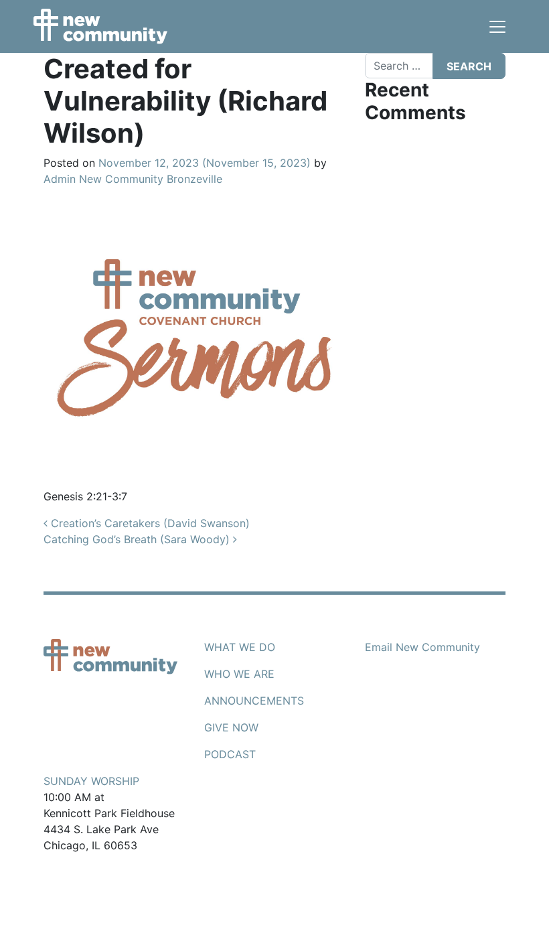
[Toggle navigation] (497, 27)
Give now (231, 727)
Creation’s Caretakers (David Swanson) (149, 523)
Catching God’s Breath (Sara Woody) (138, 539)
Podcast (230, 754)
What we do (239, 647)
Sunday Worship (91, 781)
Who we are (239, 674)
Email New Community (422, 647)
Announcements (254, 700)
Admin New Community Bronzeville (133, 179)
